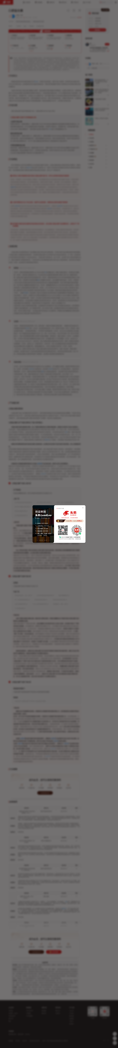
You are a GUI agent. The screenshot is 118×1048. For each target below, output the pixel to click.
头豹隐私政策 (78, 538)
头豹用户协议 (71, 538)
